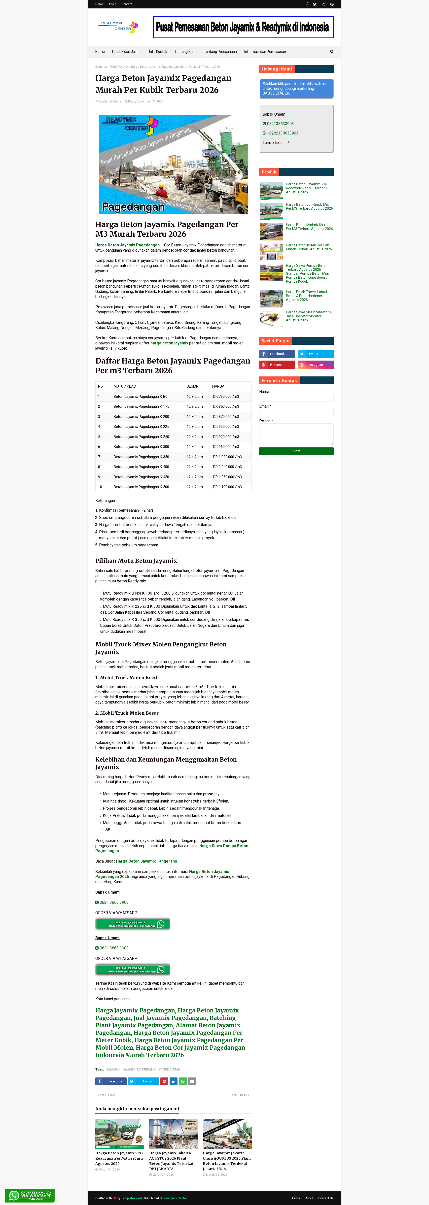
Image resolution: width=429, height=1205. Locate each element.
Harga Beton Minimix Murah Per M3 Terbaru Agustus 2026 (309, 227)
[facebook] (307, 4)
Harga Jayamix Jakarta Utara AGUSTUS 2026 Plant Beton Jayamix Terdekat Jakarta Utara (227, 1161)
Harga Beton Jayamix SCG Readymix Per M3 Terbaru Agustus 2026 (119, 1158)
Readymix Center (110, 101)
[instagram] (323, 4)
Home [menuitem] (100, 52)
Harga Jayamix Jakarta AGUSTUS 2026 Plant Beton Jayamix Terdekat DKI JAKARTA (171, 1161)
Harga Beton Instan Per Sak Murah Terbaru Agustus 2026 (309, 247)
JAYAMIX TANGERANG (139, 1069)
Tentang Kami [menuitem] (185, 52)
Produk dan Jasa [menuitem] (125, 52)
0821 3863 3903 (114, 902)
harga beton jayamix (169, 343)
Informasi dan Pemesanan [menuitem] (265, 52)
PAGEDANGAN (119, 66)
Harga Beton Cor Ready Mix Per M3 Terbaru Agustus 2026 (309, 206)
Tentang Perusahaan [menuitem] (220, 52)
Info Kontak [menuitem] (158, 52)
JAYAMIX (113, 1069)
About (112, 4)
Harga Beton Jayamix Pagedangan (127, 245)
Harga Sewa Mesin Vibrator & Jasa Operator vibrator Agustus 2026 (309, 316)
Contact (126, 4)
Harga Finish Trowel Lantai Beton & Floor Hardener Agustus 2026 (306, 296)
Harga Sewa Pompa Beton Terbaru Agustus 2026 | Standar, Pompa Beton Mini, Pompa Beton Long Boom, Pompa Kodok (307, 273)
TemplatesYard (131, 1198)
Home (99, 4)
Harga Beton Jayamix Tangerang (146, 861)
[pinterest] (331, 4)
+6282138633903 (282, 133)
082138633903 (280, 123)
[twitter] (315, 4)
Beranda (101, 66)
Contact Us (326, 1198)
